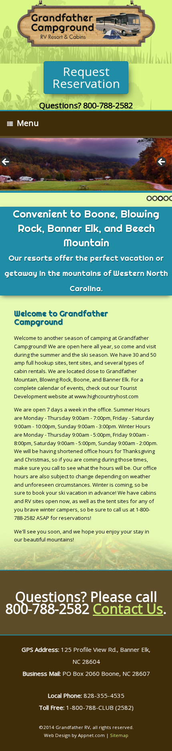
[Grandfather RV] (86, 24)
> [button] (162, 162)
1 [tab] (149, 198)
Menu (28, 123)
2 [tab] (155, 198)
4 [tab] (166, 198)
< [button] (6, 162)
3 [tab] (160, 198)
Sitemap (119, 735)
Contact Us (128, 608)
